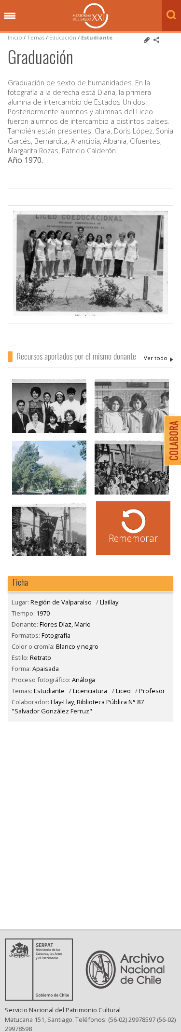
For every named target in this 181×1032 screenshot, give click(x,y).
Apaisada (45, 668)
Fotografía (56, 635)
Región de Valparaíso (61, 602)
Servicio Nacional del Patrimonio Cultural (63, 1009)
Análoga (83, 679)
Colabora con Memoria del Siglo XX (170, 440)
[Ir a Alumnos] (49, 431)
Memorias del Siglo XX (90, 15)
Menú (9, 16)
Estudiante (96, 37)
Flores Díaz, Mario (158, 358)
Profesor (152, 690)
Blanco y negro (77, 646)
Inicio (15, 37)
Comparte (156, 40)
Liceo (123, 690)
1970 (43, 613)
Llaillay (109, 602)
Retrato (40, 657)
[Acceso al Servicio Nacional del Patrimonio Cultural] (42, 997)
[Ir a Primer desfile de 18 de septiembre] (49, 555)
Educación (63, 37)
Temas (35, 37)
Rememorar (133, 538)
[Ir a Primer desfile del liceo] (132, 493)
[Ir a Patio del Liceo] (49, 493)
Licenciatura (90, 690)
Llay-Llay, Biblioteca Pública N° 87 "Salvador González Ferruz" (78, 706)
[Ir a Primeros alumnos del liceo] (132, 431)
